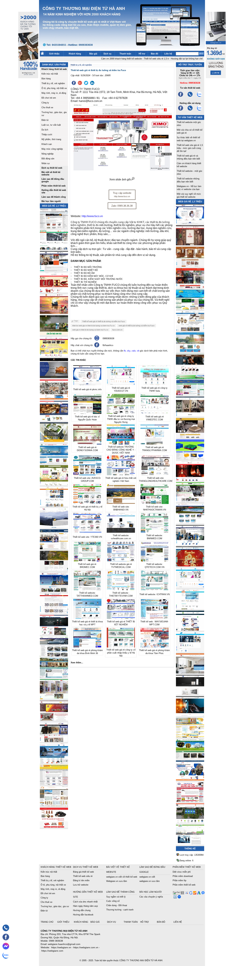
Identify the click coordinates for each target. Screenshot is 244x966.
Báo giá (93, 53)
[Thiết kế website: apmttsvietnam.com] (190, 779)
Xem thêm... (77, 662)
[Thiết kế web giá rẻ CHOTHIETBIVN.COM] (54, 698)
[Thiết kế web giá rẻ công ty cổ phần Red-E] (54, 826)
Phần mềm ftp (179, 880)
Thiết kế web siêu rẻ (82, 876)
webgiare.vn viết (147, 877)
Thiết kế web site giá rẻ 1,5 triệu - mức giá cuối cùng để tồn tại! (190, 148)
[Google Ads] (198, 893)
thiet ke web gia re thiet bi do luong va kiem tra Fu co (93, 326)
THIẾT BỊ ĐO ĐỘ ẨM (84, 273)
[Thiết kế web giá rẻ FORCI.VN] (54, 270)
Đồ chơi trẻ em (48, 98)
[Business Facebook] (175, 897)
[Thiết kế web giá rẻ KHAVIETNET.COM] (190, 565)
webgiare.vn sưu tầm (149, 881)
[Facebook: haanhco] (5, 937)
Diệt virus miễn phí (182, 872)
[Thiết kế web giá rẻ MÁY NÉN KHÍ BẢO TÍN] (54, 248)
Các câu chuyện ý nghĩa (151, 896)
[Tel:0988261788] (190, 110)
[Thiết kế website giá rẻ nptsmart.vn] (190, 715)
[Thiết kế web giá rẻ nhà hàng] (190, 244)
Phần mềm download (183, 876)
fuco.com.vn (117, 330)
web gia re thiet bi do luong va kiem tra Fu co (90, 330)
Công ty (45, 102)
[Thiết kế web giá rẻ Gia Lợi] (190, 351)
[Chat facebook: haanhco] (5, 946)
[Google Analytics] (194, 893)
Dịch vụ (107, 53)
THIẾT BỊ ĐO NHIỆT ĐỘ (86, 270)
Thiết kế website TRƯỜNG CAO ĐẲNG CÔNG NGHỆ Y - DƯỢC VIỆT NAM (121, 450)
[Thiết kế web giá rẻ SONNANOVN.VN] (54, 462)
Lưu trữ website (80, 885)
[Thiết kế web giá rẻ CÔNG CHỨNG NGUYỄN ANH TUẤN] (190, 801)
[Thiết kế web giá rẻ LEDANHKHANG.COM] (190, 330)
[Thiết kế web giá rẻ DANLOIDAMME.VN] (54, 569)
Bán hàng (46, 78)
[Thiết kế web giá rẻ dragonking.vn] (190, 608)
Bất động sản (47, 158)
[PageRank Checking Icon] (178, 893)
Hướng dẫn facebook (83, 914)
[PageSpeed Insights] (186, 893)
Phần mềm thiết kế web (184, 885)
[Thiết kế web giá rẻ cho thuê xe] (54, 655)
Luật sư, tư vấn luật (51, 125)
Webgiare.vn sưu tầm (116, 881)
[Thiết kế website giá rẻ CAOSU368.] (190, 758)
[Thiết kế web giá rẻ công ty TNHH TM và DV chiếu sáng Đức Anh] (54, 719)
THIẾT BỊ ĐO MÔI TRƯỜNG (88, 267)
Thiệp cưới (46, 134)
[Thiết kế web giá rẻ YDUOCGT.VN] (190, 586)
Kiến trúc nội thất (49, 74)
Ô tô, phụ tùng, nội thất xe (54, 88)
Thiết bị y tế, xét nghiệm (53, 83)
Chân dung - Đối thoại (116, 905)
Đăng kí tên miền (81, 880)
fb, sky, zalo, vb (131, 350)
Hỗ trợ (142, 53)
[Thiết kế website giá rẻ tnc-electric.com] (190, 437)
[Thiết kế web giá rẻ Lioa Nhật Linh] (54, 783)
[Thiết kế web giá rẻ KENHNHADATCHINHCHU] (54, 591)
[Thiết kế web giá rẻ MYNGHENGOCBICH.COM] (190, 265)
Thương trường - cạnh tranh (119, 909)
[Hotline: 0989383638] (5, 928)
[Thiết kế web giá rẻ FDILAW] (54, 548)
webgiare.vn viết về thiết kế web (121, 877)
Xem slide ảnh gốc (120, 179)
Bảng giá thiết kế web (83, 872)
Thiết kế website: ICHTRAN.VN (154, 594)
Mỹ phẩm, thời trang (51, 139)
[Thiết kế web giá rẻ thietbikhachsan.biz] (54, 420)
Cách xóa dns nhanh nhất (85, 901)
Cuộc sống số (113, 901)
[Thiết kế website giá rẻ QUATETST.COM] (54, 291)
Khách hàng (75, 53)
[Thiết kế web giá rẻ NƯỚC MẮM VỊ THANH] (54, 312)
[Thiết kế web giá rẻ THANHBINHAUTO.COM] (54, 227)
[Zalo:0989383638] (200, 96)
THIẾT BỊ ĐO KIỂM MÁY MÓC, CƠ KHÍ (93, 276)
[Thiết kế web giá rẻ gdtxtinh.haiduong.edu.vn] (190, 394)
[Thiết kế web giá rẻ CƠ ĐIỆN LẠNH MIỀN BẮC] (190, 501)
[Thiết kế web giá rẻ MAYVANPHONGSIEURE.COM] (54, 762)
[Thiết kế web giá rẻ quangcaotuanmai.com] (190, 629)
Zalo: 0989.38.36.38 (122, 205)
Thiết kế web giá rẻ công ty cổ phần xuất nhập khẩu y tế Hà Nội (120, 653)
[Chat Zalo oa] (179, 897)
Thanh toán (125, 53)
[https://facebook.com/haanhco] (181, 96)
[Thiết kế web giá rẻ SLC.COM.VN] (54, 398)
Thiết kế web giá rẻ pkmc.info (87, 389)
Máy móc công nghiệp (52, 149)
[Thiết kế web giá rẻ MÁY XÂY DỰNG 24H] (190, 544)
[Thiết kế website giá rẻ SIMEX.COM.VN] (54, 527)
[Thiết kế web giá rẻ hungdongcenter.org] (190, 308)
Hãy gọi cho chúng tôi (81, 338)
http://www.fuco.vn (92, 216)
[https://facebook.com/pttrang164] (181, 110)
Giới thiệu (54, 53)
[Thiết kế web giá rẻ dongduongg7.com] (190, 672)
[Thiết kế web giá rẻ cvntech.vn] (190, 651)
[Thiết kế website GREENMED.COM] (54, 505)
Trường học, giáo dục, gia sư (55, 906)
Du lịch (44, 129)
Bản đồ (154, 53)
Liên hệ (168, 53)
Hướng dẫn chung (81, 910)
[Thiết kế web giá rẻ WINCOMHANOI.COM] (54, 741)
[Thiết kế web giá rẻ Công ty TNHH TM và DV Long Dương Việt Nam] (190, 843)
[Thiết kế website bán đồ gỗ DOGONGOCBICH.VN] (54, 377)
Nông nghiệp (47, 154)
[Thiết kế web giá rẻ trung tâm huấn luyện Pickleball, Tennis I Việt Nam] (190, 822)
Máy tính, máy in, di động (53, 93)
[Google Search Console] (190, 893)
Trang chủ (47, 922)
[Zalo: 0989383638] (5, 955)
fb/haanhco (108, 345)
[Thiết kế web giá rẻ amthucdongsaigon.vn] (54, 334)
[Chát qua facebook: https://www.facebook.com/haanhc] (96, 346)
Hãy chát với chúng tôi (82, 345)
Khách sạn (46, 144)
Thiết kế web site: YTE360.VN (87, 537)
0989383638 (108, 338)
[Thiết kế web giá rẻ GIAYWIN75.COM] (190, 372)
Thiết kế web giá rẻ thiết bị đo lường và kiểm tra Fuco (103, 321)
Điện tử (45, 120)
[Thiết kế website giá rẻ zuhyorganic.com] (54, 484)
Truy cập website (122, 195)
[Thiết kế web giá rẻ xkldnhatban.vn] (54, 355)
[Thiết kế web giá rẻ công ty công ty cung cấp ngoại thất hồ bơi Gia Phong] (190, 522)
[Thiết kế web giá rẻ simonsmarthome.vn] (190, 694)
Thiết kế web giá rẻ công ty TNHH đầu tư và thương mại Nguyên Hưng (121, 419)
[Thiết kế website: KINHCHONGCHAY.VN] (190, 736)
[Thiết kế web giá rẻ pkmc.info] (190, 223)
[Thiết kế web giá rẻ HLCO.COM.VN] (54, 441)
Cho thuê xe (47, 107)
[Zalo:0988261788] (200, 110)
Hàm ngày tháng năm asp (85, 906)
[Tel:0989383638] (190, 96)
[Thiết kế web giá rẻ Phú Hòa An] (190, 458)
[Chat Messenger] (203, 893)
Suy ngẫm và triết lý (116, 896)
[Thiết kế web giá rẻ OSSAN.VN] (54, 634)
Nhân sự (45, 163)
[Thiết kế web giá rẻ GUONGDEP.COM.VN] (190, 415)
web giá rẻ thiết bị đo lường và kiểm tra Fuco (136, 326)
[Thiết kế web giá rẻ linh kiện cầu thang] (54, 805)
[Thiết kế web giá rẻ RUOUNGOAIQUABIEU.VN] (190, 479)
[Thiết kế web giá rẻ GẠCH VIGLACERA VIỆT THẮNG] (54, 612)
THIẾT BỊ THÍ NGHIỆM (85, 282)
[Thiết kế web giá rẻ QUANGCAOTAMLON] (190, 287)
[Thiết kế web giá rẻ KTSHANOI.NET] (54, 676)
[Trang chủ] (42, 54)
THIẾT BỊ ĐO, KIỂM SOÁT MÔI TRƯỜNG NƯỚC (98, 279)
